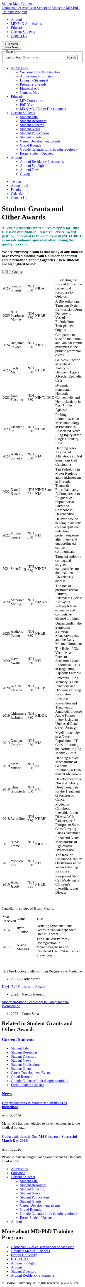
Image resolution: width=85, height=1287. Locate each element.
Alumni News (30, 170)
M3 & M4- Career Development (43, 109)
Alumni (16, 19)
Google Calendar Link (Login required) (48, 149)
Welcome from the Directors (40, 72)
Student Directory (32, 125)
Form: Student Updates (36, 153)
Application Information (37, 76)
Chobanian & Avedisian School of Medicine (42, 1247)
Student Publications (34, 133)
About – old (19, 185)
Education (18, 28)
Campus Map (29, 92)
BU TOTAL (20, 1259)
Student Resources (33, 121)
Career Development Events (40, 141)
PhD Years (27, 105)
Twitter (16, 181)
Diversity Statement (34, 80)
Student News (30, 129)
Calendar (17, 194)
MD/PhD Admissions (26, 24)
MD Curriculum (31, 101)
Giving (25, 174)
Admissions (19, 68)
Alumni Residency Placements (42, 161)
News (7, 1093)
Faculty (16, 189)
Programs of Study (33, 84)
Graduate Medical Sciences (30, 1251)
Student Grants (30, 137)
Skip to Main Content (17, 4)
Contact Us (19, 36)
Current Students (23, 32)
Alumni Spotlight (32, 166)
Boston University (24, 1255)
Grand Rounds (30, 145)
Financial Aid (29, 88)
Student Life (29, 117)
